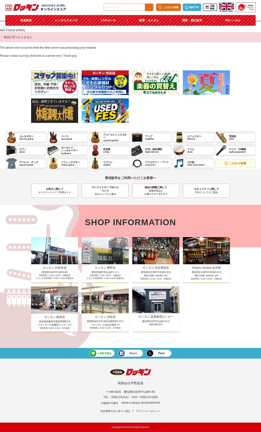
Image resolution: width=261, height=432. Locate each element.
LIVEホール (108, 20)
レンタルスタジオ (66, 20)
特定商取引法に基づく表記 (115, 411)
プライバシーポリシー (148, 411)
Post (161, 353)
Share (133, 353)
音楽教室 (26, 20)
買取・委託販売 (192, 20)
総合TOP (194, 7)
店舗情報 (212, 7)
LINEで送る (105, 353)
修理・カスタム (149, 20)
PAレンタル (233, 20)
